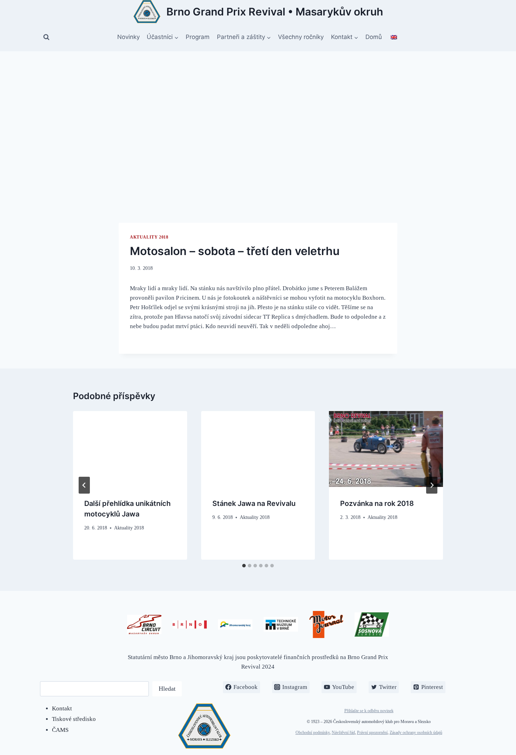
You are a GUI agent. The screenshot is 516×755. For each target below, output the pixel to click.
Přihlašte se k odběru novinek (368, 710)
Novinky (128, 36)
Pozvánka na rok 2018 (377, 503)
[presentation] (130, 449)
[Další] (431, 485)
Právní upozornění (372, 732)
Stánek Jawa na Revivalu (254, 503)
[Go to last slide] (84, 485)
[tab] (244, 565)
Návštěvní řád (343, 732)
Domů (373, 36)
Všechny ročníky (301, 36)
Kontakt (62, 708)
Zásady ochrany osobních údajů (416, 732)
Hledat (167, 688)
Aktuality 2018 (149, 237)
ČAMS (60, 730)
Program (198, 36)
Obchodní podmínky (313, 732)
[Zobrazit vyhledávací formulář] (46, 37)
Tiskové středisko (74, 719)
